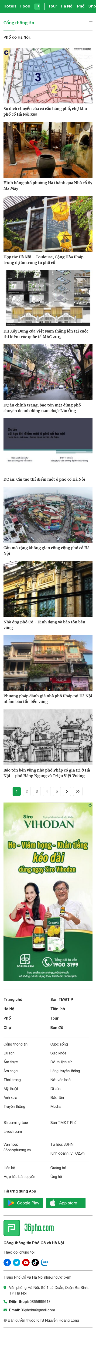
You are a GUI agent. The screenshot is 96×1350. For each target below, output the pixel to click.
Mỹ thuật (10, 1089)
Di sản (55, 1089)
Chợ (7, 1027)
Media (55, 1106)
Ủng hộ (56, 1176)
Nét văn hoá (60, 1080)
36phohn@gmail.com (38, 1310)
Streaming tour (15, 1122)
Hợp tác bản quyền (19, 1176)
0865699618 (40, 1301)
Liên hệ (9, 1168)
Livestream (12, 1131)
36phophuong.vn (17, 1150)
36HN (68, 1144)
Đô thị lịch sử (61, 1062)
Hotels (10, 6)
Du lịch (8, 1053)
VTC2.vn (77, 1153)
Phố (81, 6)
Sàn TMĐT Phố (63, 1122)
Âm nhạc (10, 1071)
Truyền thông (14, 1106)
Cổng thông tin (18, 23)
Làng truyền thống (65, 1071)
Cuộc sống (59, 1044)
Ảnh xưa (10, 1097)
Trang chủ (12, 999)
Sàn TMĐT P (61, 999)
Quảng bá (58, 1168)
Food (25, 6)
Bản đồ (56, 1027)
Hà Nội (67, 6)
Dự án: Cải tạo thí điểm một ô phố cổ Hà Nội (44, 479)
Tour (52, 6)
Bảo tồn (57, 1097)
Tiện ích (57, 1008)
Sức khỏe (58, 1053)
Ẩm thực (10, 1062)
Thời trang (12, 1080)
